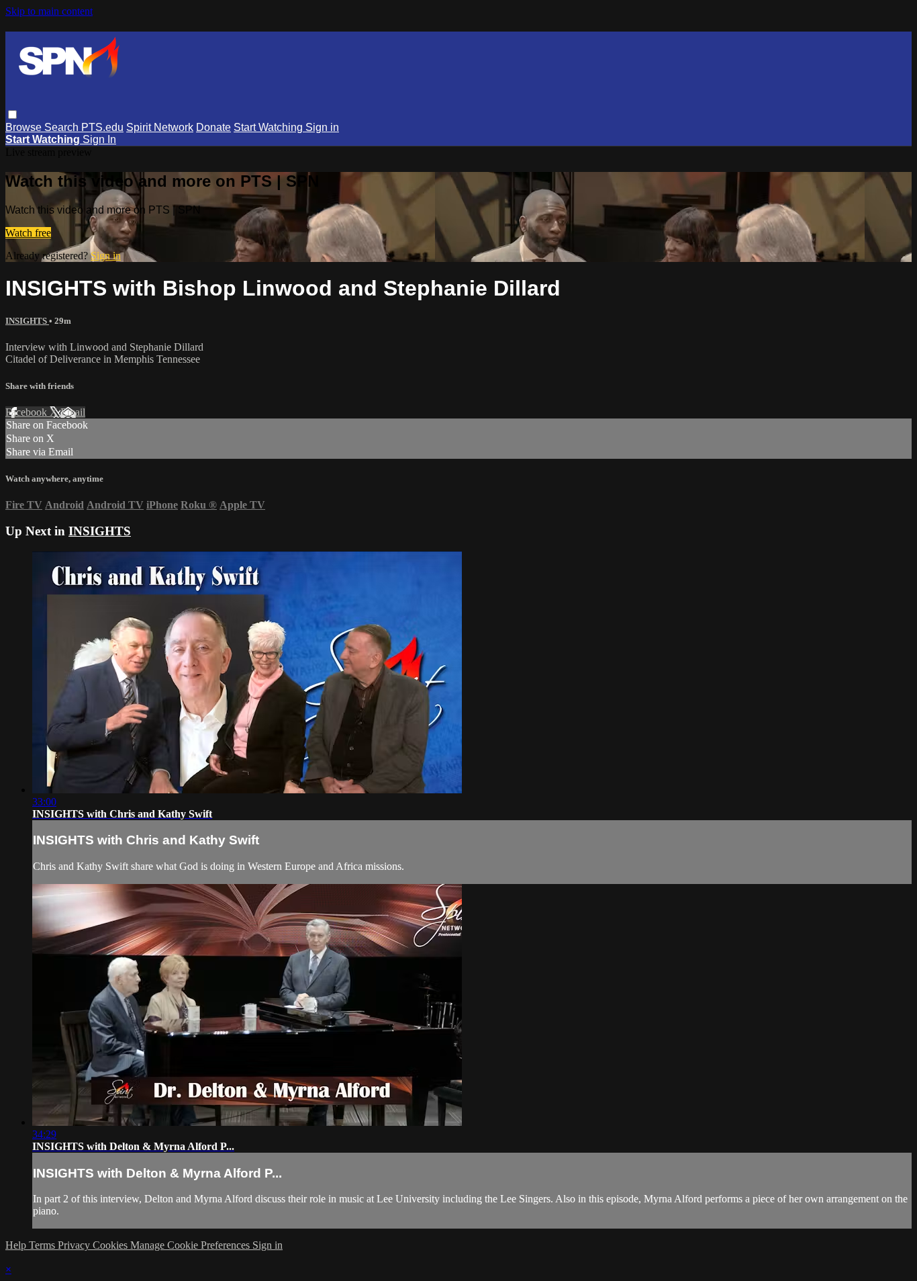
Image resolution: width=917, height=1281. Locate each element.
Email (72, 412)
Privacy (75, 1245)
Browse (24, 127)
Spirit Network (159, 127)
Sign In (99, 139)
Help (17, 1245)
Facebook (27, 412)
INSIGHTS (27, 321)
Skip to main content (49, 11)
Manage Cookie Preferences (191, 1245)
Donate (213, 127)
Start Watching (269, 127)
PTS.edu (102, 127)
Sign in (322, 127)
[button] (12, 114)
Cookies (111, 1245)
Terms (43, 1245)
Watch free (28, 232)
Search (62, 127)
